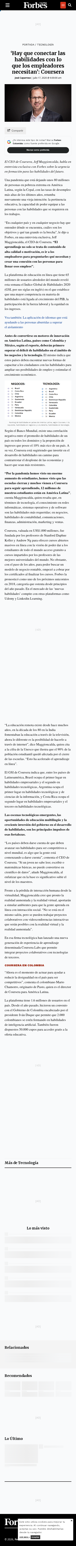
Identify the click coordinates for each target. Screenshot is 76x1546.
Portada (28, 44)
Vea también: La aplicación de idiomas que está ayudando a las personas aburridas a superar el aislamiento (36, 322)
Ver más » (24, 1537)
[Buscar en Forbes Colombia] (69, 5)
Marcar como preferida (38, 150)
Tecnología (45, 44)
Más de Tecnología (21, 1163)
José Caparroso (23, 77)
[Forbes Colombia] (35, 5)
